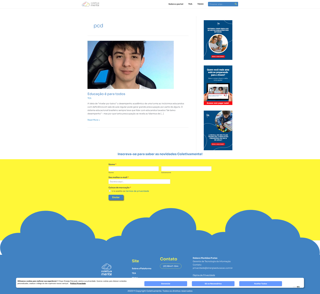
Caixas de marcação (119, 187)
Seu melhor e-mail (118, 177)
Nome (112, 164)
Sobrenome (166, 173)
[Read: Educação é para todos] (131, 64)
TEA (190, 4)
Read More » (94, 119)
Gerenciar (165, 284)
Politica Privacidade (78, 283)
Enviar (116, 197)
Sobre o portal (175, 4)
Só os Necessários (213, 284)
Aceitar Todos (260, 284)
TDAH (200, 4)
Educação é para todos (106, 94)
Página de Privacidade (204, 275)
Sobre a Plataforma (141, 268)
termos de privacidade (137, 191)
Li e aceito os (130, 191)
